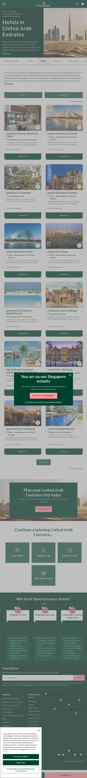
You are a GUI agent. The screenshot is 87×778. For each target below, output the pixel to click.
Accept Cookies (21, 757)
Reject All (21, 763)
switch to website (43, 396)
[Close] (38, 730)
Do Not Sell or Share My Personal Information (21, 770)
